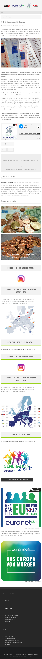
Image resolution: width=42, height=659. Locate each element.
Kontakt (6, 600)
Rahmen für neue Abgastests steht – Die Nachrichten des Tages (21, 160)
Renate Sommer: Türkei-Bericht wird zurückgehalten (21, 169)
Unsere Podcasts (9, 619)
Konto (10, 150)
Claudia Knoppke (15, 230)
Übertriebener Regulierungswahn (21, 254)
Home (4, 17)
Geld (3, 150)
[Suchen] (40, 12)
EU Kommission (9, 636)
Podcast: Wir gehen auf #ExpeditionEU (14, 349)
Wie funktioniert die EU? (11, 640)
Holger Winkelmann (29, 528)
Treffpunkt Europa (10, 617)
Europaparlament (9, 638)
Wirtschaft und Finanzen (11, 615)
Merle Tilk (16, 257)
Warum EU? (8, 621)
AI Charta (7, 644)
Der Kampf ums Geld (21, 227)
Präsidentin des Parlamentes (13, 642)
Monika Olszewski (7, 25)
